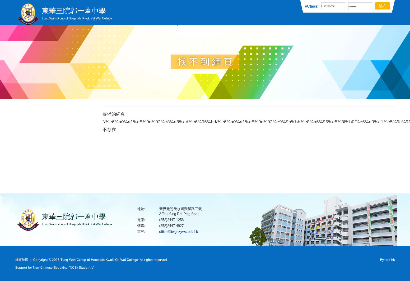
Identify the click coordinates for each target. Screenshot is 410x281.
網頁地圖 (21, 260)
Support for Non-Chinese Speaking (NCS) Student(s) (54, 267)
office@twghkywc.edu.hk (178, 232)
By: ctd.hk (387, 260)
